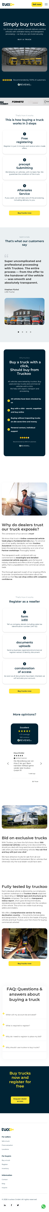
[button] (46, 4)
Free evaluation (7, 1145)
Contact (5, 1179)
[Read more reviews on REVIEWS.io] (24, 740)
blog (3, 1183)
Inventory (5, 1168)
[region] (24, 763)
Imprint (4, 1188)
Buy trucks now (24, 213)
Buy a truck (6, 1160)
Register (5, 1164)
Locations (5, 1149)
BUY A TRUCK (24, 39)
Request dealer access (20, 1100)
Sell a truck (6, 1141)
